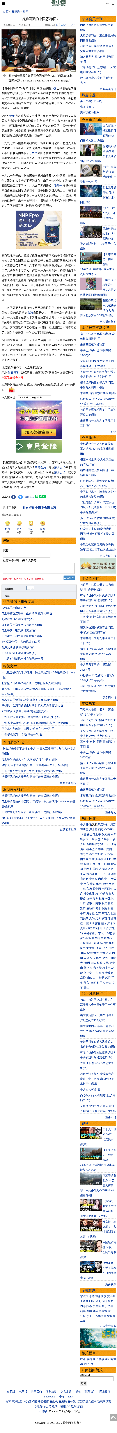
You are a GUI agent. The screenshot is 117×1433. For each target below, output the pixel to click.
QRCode (30, 496)
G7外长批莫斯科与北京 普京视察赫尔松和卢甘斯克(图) (35, 722)
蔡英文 (106, 913)
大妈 (92, 918)
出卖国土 (85, 839)
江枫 (83, 1316)
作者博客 (13, 372)
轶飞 (98, 1301)
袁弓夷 (84, 854)
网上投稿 (104, 1391)
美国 (83, 873)
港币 (83, 908)
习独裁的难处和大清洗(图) (18, 619)
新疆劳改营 (101, 943)
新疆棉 (90, 844)
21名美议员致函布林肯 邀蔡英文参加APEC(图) (30, 699)
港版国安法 (96, 854)
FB (97, 893)
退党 (92, 859)
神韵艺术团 (30, 1401)
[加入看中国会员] (39, 437)
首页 (6, 11)
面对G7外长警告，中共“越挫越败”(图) (25, 711)
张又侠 (106, 834)
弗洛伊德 (100, 859)
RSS (70, 1396)
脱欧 (83, 898)
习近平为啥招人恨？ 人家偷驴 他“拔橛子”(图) (29, 759)
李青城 (103, 1311)
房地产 (90, 908)
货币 (89, 903)
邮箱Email (85, 1375)
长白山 (96, 938)
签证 (108, 953)
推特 (61, 1396)
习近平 (97, 834)
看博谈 (15, 11)
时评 (25, 11)
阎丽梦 (88, 864)
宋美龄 (97, 967)
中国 (34, 153)
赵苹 (83, 1311)
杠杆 (101, 898)
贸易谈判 (92, 873)
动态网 (101, 1401)
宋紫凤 (84, 1296)
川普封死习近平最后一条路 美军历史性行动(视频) (32, 770)
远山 (104, 1301)
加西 (80, 1406)
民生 (99, 958)
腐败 (105, 883)
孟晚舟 (88, 868)
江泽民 (112, 873)
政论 (95, 1359)
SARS (89, 943)
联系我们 (90, 1391)
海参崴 (90, 913)
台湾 (30, 312)
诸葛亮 (109, 972)
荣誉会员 (40, 467)
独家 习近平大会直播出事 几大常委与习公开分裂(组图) (35, 765)
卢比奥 (93, 829)
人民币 (97, 903)
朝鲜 (102, 893)
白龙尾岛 (106, 938)
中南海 (93, 878)
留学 (90, 953)
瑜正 (110, 1311)
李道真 (84, 1301)
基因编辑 (106, 923)
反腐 (111, 883)
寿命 (108, 982)
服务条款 (51, 1391)
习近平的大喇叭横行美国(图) (19, 630)
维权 (89, 928)
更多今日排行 (108, 555)
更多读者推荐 (68, 829)
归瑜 (92, 1301)
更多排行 (110, 1117)
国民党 (84, 859)
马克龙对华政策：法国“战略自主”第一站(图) (28, 728)
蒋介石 (88, 967)
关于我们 (36, 1391)
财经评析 (89, 1364)
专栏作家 (89, 1290)
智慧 (101, 977)
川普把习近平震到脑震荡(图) (19, 653)
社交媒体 (89, 893)
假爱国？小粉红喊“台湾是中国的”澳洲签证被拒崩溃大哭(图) (97, 533)
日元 (110, 903)
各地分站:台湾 (42, 1406)
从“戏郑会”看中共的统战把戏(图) (21, 641)
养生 (86, 987)
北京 (113, 913)
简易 (103, 1296)
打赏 (58, 24)
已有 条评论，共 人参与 (19, 560)
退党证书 (90, 1401)
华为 (99, 883)
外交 (54, 88)
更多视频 (110, 1284)
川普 (113, 824)
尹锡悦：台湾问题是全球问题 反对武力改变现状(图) (33, 705)
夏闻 (110, 1301)
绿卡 (92, 958)
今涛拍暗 (94, 1296)
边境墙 (103, 868)
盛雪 (110, 1306)
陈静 (89, 1306)
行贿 (11, 115)
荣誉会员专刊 (92, 19)
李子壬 (90, 1316)
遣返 (102, 953)
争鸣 (89, 1359)
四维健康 (100, 1316)
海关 (96, 953)
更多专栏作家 (108, 1325)
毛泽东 (58, 185)
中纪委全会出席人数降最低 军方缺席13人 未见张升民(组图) (97, 448)
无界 (109, 1401)
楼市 (98, 908)
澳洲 (87, 962)
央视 (99, 948)
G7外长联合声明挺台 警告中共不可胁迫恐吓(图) (31, 717)
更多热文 (110, 812)
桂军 (99, 962)
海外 (106, 958)
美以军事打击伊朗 (91, 101)
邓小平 (106, 967)
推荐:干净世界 (14, 1401)
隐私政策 (65, 1391)
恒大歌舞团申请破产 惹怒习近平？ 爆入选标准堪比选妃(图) (97, 1031)
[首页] (58, 5)
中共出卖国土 (106, 849)
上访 (105, 928)
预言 (87, 982)
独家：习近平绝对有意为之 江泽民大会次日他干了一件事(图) (98, 1004)
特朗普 (84, 829)
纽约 (55, 1406)
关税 (95, 868)
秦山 (89, 1311)
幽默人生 (92, 977)
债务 (95, 898)
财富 (110, 908)
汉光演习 (109, 854)
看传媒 (71, 1401)
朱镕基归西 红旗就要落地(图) (98, 393)
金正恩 (97, 864)
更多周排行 (109, 697)
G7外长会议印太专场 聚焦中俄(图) (22, 734)
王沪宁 (103, 873)
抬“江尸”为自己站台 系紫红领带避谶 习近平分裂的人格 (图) (98, 654)
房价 (98, 918)
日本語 (76, 1411)
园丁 (104, 1306)
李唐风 (97, 1306)
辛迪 (83, 1321)
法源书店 (43, 1401)
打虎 (83, 888)
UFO (110, 859)
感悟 (108, 977)
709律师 (97, 928)
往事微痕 (91, 849)
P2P (92, 923)
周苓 (83, 1306)
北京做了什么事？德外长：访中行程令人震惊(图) (31, 683)
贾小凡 (111, 1296)
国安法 (99, 844)
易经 (83, 977)
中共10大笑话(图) (90, 1089)
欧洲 (74, 1406)
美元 (108, 898)
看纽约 (62, 1401)
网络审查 (89, 933)
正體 (107, 3)
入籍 (86, 958)
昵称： (8, 550)
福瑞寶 (80, 1401)
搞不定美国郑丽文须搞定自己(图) (22, 624)
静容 (95, 1311)
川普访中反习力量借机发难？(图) (22, 636)
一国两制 (107, 888)
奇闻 (93, 982)
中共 (107, 878)
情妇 (92, 883)
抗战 (106, 962)
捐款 (78, 1391)
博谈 (101, 1359)
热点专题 (89, 95)
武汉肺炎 (103, 824)
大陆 (86, 923)
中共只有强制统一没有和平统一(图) (23, 658)
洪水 (83, 849)
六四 (113, 834)
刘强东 (84, 918)
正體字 (43, 1411)
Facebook (49, 1396)
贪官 (86, 883)
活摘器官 (97, 839)
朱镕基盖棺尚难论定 (14, 607)
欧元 (104, 903)
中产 (83, 913)
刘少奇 (88, 972)
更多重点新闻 (108, 321)
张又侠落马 (87, 106)
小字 (73, 24)
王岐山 (106, 864)
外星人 (101, 982)
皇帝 (101, 972)
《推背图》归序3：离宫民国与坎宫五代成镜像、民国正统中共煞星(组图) (98, 507)
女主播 (90, 948)
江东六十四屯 (103, 933)
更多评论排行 (68, 783)
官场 (89, 888)
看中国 (97, 888)
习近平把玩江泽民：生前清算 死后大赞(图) (27, 613)
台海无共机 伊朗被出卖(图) (18, 647)
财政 (104, 908)
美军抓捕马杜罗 (89, 112)
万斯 (110, 868)
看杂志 (54, 1401)
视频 (85, 1123)
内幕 (101, 878)
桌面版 (11, 1391)
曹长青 (111, 1316)
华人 (105, 948)
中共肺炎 (85, 824)
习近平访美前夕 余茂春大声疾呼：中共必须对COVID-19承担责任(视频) (97, 1078)
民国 (93, 962)
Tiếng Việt (65, 1411)
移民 (111, 948)
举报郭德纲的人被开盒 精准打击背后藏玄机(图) (30, 776)
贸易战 (88, 834)
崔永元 (84, 878)
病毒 (101, 829)
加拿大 (110, 893)
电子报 (23, 1391)
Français (53, 1411)
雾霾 (97, 923)
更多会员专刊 (108, 89)
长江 (107, 844)
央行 (89, 898)
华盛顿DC (64, 1406)
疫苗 (113, 844)
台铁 (106, 839)
